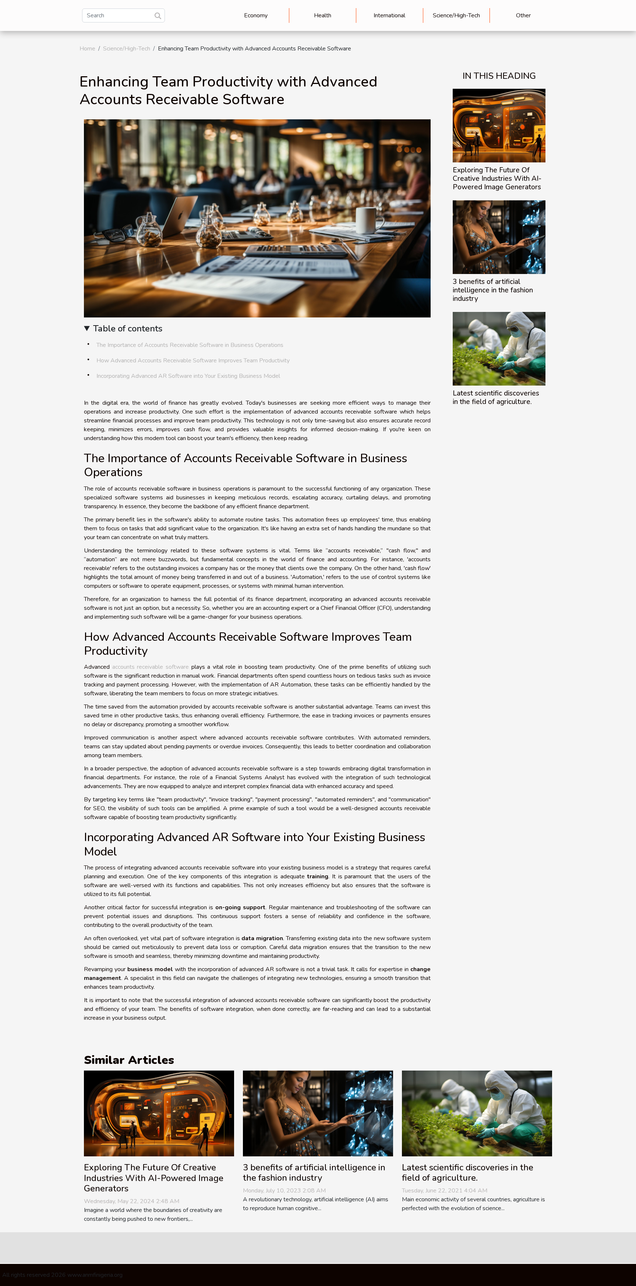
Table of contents (127, 328)
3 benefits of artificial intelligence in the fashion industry (493, 290)
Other (523, 15)
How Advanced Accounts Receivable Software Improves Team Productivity (193, 360)
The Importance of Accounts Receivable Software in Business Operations (189, 345)
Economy (256, 15)
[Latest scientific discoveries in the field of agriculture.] (499, 348)
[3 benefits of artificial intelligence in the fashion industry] (499, 237)
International (389, 15)
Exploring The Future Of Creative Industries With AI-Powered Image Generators (497, 178)
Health (322, 15)
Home (87, 49)
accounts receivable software (150, 667)
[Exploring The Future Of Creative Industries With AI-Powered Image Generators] (499, 125)
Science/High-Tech (456, 15)
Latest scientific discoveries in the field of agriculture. (496, 398)
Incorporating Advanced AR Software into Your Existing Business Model (188, 376)
